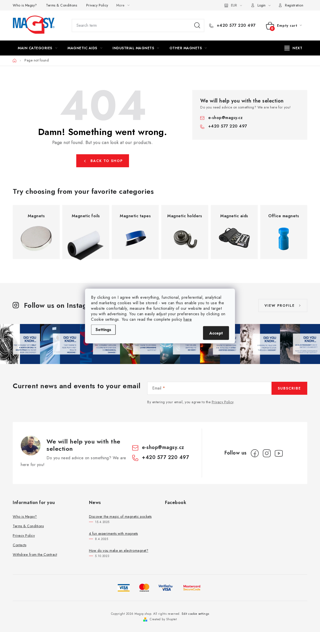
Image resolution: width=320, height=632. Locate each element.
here (188, 319)
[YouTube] (279, 453)
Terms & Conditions (61, 5)
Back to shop (106, 160)
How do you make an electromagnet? (118, 550)
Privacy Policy (97, 5)
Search (197, 25)
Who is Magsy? (25, 5)
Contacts (19, 545)
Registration (294, 5)
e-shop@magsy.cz (225, 117)
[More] (294, 48)
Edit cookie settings (195, 614)
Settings (103, 329)
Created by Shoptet (163, 619)
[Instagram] (267, 453)
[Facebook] (255, 453)
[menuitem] (37, 48)
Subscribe (289, 388)
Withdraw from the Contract (35, 554)
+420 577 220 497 (235, 25)
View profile (279, 305)
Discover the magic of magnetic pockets (120, 516)
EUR (234, 5)
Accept (216, 333)
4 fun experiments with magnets (113, 533)
